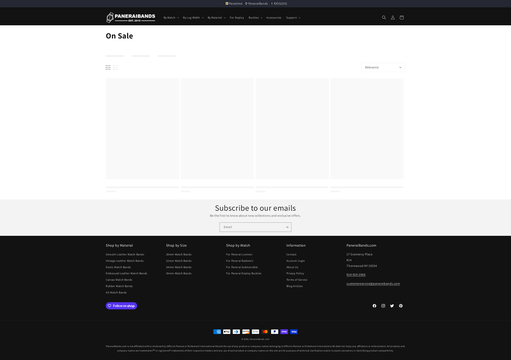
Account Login (295, 261)
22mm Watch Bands (179, 261)
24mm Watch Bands (179, 267)
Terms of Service (296, 280)
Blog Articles (294, 286)
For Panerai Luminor (239, 254)
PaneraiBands (258, 3)
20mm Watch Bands (179, 254)
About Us (292, 267)
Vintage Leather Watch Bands (125, 261)
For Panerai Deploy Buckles (243, 273)
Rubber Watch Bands (119, 286)
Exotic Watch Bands (118, 267)
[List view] (115, 67)
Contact (291, 254)
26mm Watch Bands (179, 273)
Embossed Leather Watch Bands (126, 273)
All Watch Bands (116, 292)
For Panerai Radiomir (239, 261)
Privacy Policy (295, 273)
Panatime (235, 3)
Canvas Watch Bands (119, 280)
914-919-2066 (356, 275)
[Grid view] (108, 67)
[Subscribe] (286, 227)
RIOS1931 (280, 3)
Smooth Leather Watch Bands (125, 254)
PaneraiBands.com (259, 339)
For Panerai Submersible (242, 267)
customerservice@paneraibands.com (373, 284)
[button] (171, 17)
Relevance (372, 67)
